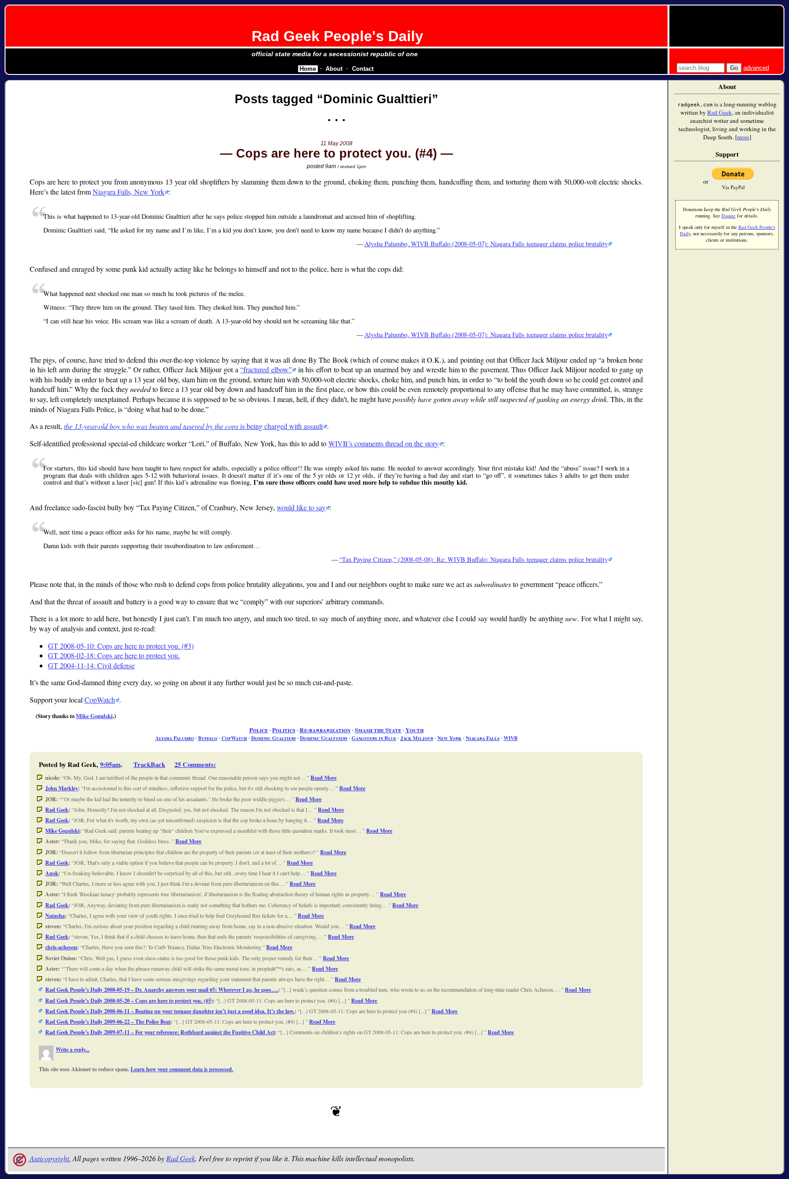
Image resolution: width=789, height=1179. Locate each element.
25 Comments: (195, 764)
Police (258, 730)
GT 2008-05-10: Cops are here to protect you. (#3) (121, 645)
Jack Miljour (416, 738)
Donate (728, 215)
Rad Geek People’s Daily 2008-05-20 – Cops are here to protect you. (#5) (129, 1001)
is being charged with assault (193, 426)
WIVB (511, 738)
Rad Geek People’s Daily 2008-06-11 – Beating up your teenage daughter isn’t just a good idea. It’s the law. (170, 1011)
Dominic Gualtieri (273, 738)
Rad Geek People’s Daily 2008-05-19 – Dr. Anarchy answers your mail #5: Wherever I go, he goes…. (161, 990)
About (334, 68)
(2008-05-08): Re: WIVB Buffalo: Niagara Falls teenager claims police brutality (475, 559)
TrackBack (149, 764)
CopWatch (99, 699)
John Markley (61, 788)
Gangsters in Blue (374, 738)
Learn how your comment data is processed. (182, 1069)
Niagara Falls (483, 738)
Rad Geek (56, 810)
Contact (362, 68)
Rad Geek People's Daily (337, 36)
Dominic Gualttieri (323, 738)
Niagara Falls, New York (128, 191)
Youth (414, 730)
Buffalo (207, 738)
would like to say (301, 507)
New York (449, 738)
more (743, 137)
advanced (756, 67)
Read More (323, 778)
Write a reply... (72, 1049)
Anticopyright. (49, 1158)
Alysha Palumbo (174, 738)
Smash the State (378, 730)
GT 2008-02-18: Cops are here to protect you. (114, 655)
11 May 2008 (336, 143)
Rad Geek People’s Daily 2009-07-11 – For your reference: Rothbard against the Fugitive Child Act (160, 1032)
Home (308, 68)
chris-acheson (61, 947)
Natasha (55, 916)
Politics (283, 730)
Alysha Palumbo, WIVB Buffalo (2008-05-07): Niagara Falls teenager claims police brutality (486, 243)
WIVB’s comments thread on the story (383, 443)
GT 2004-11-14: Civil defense (91, 665)
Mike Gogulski (94, 716)
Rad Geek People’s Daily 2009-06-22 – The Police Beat (108, 1022)
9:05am (110, 764)
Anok (51, 873)
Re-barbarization (325, 730)
